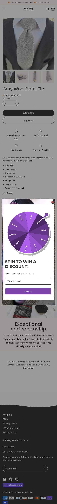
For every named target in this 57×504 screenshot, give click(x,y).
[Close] (52, 202)
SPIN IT (28, 291)
